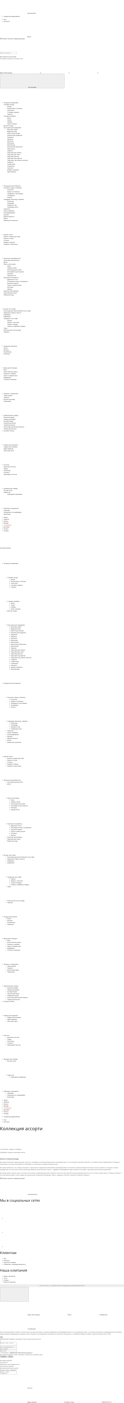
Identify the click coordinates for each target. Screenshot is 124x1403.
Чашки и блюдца (12, 324)
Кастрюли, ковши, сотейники (13, 188)
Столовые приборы (10, 116)
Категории (3, 548)
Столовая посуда (9, 104)
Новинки (6, 519)
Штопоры (10, 287)
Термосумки (7, 401)
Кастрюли (10, 190)
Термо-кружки (8, 395)
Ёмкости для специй (13, 133)
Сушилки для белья (10, 423)
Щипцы (9, 289)
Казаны (9, 197)
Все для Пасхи (8, 490)
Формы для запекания (11, 220)
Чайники (6, 332)
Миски (6, 218)
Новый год (7, 492)
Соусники (10, 168)
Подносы (10, 151)
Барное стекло (8, 235)
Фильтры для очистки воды (12, 330)
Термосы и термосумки (11, 393)
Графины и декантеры (11, 244)
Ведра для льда (12, 131)
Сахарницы (10, 166)
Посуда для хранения (10, 346)
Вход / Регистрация (6, 73)
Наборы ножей (12, 268)
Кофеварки (7, 315)
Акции (6, 517)
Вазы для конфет (12, 129)
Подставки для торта (13, 154)
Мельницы (10, 143)
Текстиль (6, 465)
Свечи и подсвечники (10, 375)
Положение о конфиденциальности (15, 1264)
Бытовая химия (8, 421)
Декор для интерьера (10, 368)
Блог (5, 19)
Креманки (10, 137)
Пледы (6, 468)
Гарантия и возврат (10, 1262)
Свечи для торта (9, 451)
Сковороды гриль (12, 207)
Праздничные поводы (11, 488)
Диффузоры (7, 377)
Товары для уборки (10, 419)
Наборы (9, 122)
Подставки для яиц (13, 156)
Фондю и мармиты (13, 170)
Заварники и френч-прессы (12, 313)
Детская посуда (8, 126)
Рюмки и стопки (9, 238)
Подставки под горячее (14, 158)
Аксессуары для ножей (14, 270)
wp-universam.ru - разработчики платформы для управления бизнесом (62, 1285)
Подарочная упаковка (10, 447)
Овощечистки (11, 275)
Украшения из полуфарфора (13, 512)
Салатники (10, 110)
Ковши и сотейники (13, 192)
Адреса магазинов (9, 1276)
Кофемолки (7, 316)
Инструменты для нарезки (15, 272)
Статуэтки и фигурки (10, 379)
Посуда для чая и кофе (11, 318)
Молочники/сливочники (15, 147)
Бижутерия (7, 514)
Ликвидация (7, 525)
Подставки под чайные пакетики (17, 160)
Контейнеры (8, 352)
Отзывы (6, 531)
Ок (1, 1337)
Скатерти (6, 472)
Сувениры (7, 510)
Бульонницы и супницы (14, 108)
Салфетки (10, 162)
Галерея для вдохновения (12, 16)
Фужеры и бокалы (9, 242)
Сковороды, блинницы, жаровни (14, 199)
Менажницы (11, 145)
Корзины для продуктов (14, 135)
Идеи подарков (8, 449)
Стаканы (6, 240)
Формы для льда (9, 295)
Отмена (10, 1356)
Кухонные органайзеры (11, 291)
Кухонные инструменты (11, 277)
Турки (5, 328)
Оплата (6, 529)
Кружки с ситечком (13, 322)
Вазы (5, 370)
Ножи (9, 266)
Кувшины (10, 139)
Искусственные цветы (11, 372)
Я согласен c (17, 1353)
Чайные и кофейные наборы (16, 326)
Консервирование (9, 213)
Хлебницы (7, 354)
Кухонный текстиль (10, 467)
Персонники (11, 149)
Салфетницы (11, 164)
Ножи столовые (12, 124)
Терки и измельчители (14, 285)
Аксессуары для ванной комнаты (14, 427)
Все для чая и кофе (10, 309)
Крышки (6, 215)
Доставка (6, 527)
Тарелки (9, 114)
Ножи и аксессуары (10, 264)
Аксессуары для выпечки (11, 260)
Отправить (4, 1356)
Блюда (9, 106)
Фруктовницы (11, 172)
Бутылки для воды (9, 399)
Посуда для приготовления (12, 186)
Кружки (9, 320)
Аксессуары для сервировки (12, 128)
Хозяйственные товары (11, 415)
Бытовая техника (9, 431)
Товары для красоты (10, 429)
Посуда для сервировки (11, 103)
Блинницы (10, 201)
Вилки (9, 118)
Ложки (9, 120)
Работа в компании (10, 1282)
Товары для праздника (11, 445)
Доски (5, 262)
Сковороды (10, 203)
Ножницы (10, 274)
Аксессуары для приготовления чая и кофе (17, 311)
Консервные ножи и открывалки (17, 281)
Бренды (6, 523)
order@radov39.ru (32, 1194)
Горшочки (7, 209)
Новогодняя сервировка (14, 494)
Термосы (6, 397)
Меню (9, 548)
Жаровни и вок (12, 205)
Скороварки (11, 195)
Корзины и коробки (10, 373)
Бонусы (6, 521)
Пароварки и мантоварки (15, 193)
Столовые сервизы (13, 112)
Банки (5, 348)
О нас (5, 1278)
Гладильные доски (9, 425)
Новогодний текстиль (10, 474)
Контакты (7, 21)
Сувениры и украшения (11, 508)
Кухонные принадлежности (12, 258)
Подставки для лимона (14, 152)
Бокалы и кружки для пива (12, 236)
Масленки (10, 141)
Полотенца (7, 470)
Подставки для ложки (10, 293)
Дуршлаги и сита (12, 279)
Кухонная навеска (13, 283)
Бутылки (6, 350)
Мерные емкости (9, 216)
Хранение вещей (9, 417)
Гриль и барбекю (9, 211)
